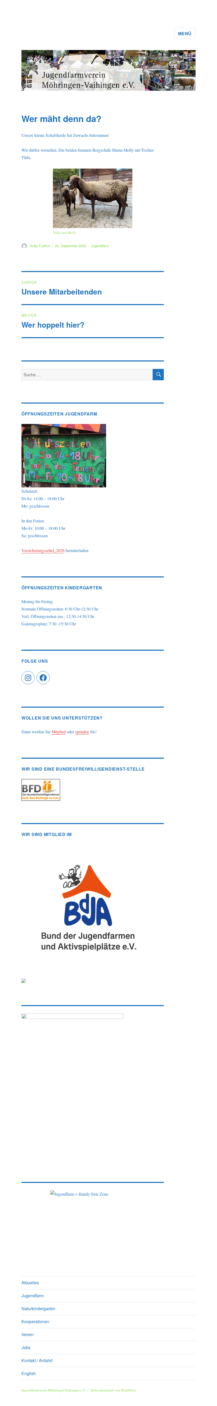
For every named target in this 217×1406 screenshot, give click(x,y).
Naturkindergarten (38, 1308)
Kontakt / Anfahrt (36, 1360)
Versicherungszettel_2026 (43, 550)
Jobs (25, 1347)
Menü (185, 33)
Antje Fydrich (40, 245)
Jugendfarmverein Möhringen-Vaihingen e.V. (53, 1390)
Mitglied (59, 731)
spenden (82, 731)
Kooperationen (35, 1321)
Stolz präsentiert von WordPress (113, 1390)
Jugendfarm (100, 245)
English (28, 1373)
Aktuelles (30, 1283)
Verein (27, 1334)
